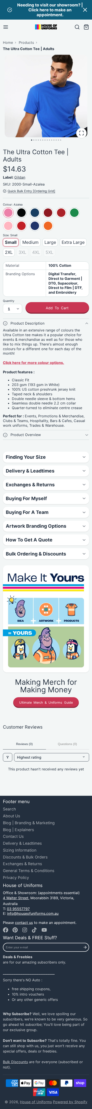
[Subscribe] (85, 947)
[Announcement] (46, 10)
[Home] (46, 26)
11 (53, 140)
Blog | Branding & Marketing (29, 822)
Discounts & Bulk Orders (25, 857)
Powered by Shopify (70, 1102)
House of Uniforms (36, 1102)
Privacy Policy (16, 877)
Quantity (8, 301)
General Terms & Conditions (28, 870)
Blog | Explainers (18, 829)
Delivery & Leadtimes (22, 843)
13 (58, 140)
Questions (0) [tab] (67, 744)
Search (9, 809)
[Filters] (7, 757)
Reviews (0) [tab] (24, 744)
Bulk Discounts (15, 1062)
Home (8, 42)
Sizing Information (19, 850)
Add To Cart (57, 308)
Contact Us (13, 836)
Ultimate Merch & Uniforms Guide (46, 702)
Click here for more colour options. (33, 362)
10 (51, 140)
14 (60, 140)
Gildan (19, 177)
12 (56, 140)
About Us (11, 816)
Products (26, 42)
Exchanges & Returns (22, 863)
